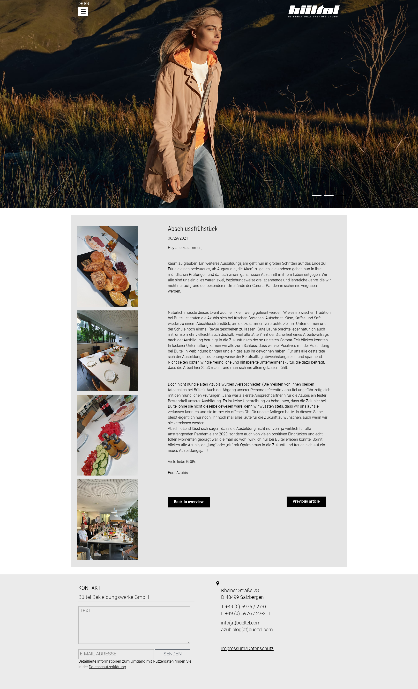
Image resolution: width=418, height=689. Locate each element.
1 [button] (316, 195)
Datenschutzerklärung (107, 667)
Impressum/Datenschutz (247, 648)
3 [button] (341, 195)
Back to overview (189, 502)
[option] (209, 104)
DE (80, 4)
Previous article (306, 502)
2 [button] (329, 195)
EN (86, 4)
